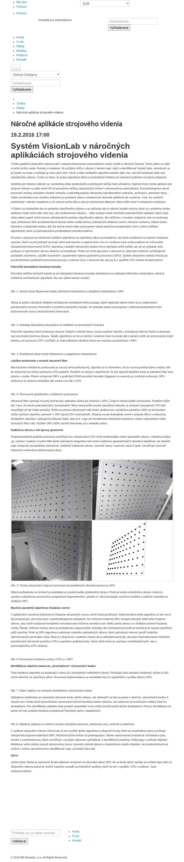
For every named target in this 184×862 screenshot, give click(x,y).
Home (75, 831)
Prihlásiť (21, 6)
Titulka (20, 103)
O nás (75, 836)
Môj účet (21, 2)
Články (20, 107)
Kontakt (76, 840)
